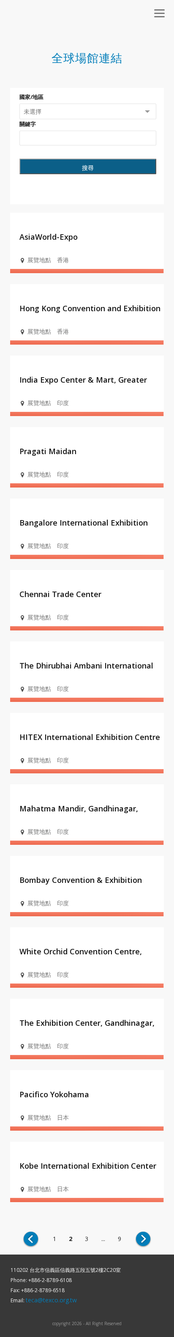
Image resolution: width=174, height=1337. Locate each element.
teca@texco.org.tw (51, 1300)
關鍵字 (27, 124)
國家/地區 (31, 97)
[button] (159, 13)
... (103, 1239)
